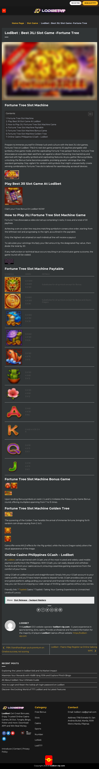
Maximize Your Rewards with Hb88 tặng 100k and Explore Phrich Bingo (36, 675)
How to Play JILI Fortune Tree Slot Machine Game (32, 124)
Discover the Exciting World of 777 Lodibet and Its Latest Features (34, 689)
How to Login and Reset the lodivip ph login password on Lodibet (33, 685)
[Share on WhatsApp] (39, 610)
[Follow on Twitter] (8, 733)
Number (39, 734)
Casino (38, 723)
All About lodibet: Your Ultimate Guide (20, 680)
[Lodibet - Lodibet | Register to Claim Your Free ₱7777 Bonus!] (49, 10)
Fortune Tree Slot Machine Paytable (25, 127)
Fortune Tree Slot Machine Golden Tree (27, 134)
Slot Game (32, 23)
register (75, 3)
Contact (17, 749)
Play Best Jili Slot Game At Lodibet (24, 121)
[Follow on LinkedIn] (4, 739)
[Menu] (4, 11)
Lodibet (11, 560)
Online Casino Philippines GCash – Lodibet (28, 137)
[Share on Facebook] (43, 610)
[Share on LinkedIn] (60, 610)
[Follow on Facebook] (4, 733)
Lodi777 (38, 746)
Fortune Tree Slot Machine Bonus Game (27, 131)
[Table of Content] (90, 114)
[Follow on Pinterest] (13, 733)
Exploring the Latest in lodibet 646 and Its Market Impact (29, 671)
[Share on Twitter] (47, 610)
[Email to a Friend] (52, 610)
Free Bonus (40, 712)
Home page (18, 23)
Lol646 (38, 740)
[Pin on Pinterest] (56, 610)
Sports (38, 729)
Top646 (22, 589)
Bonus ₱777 (90, 3)
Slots (37, 718)
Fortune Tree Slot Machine (20, 118)
